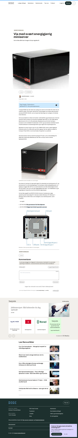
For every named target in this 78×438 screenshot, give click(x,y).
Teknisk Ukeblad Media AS (19, 433)
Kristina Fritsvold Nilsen (15, 410)
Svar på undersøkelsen (56, 434)
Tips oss (66, 402)
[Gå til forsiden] (11, 3)
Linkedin (31, 413)
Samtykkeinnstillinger (55, 411)
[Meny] (74, 3)
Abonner (68, 3)
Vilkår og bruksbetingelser (56, 413)
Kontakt (11, 428)
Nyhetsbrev (53, 408)
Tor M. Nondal (12, 415)
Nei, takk (65, 434)
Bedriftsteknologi (18, 30)
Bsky (30, 416)
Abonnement (12, 424)
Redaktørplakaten (39, 420)
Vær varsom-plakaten (27, 420)
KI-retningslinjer (54, 416)
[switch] (57, 105)
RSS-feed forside (33, 408)
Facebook (31, 411)
